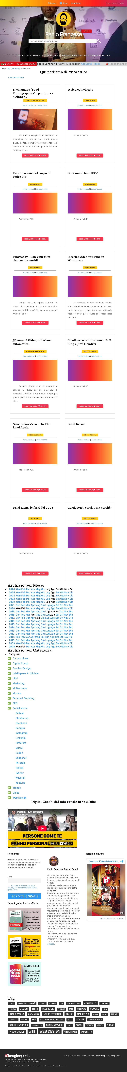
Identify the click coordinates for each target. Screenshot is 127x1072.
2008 (12, 646)
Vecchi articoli (16, 77)
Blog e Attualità (26, 1003)
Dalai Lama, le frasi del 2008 (33, 507)
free (71, 1009)
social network (54, 1025)
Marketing (38, 55)
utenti (100, 1025)
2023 (12, 598)
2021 (12, 605)
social (80, 1019)
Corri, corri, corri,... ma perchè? (90, 507)
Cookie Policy (75, 1056)
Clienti (84, 1056)
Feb (23, 589)
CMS (61, 1003)
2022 (12, 601)
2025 (12, 592)
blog (12, 1003)
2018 (12, 614)
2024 (12, 595)
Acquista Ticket (62, 63)
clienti (52, 1003)
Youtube (20, 782)
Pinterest (21, 742)
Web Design (16, 69)
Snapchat (21, 757)
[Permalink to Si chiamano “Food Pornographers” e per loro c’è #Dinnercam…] (35, 129)
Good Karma (76, 424)
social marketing (19, 1025)
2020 (12, 608)
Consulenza (110, 1056)
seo (34, 1019)
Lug (48, 592)
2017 (11, 617)
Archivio (118, 1056)
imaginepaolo (17, 1014)
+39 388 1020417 (116, 3)
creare (104, 1003)
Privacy (66, 1056)
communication (73, 1003)
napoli (104, 1014)
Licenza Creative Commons (56, 1066)
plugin (114, 1014)
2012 (12, 633)
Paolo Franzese (28, 105)
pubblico (13, 1020)
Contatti (91, 1056)
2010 (12, 640)
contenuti (90, 1003)
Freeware (81, 1009)
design (24, 1008)
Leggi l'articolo (31, 155)
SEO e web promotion (52, 1019)
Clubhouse (22, 718)
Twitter (20, 772)
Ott (62, 592)
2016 (12, 621)
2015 (12, 624)
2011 (11, 636)
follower (61, 1009)
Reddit (19, 752)
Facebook (21, 723)
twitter (89, 1025)
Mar (28, 589)
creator (13, 1009)
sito (70, 1019)
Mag (38, 589)
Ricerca (24, 1020)
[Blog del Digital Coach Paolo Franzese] (63, 26)
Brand (42, 1003)
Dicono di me (20, 658)
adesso (50, 944)
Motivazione (35, 518)
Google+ (20, 728)
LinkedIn (21, 737)
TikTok (19, 767)
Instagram (22, 733)
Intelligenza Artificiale (97, 55)
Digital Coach (24, 55)
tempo (69, 1025)
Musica (17, 693)
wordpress (86, 1032)
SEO (15, 703)
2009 (12, 643)
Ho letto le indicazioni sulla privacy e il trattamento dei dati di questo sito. (22, 888)
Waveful (20, 777)
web (32, 1031)
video (110, 1025)
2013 (12, 630)
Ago (52, 605)
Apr (33, 589)
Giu (43, 589)
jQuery (69, 1014)
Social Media (53, 55)
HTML (105, 1009)
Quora (19, 747)
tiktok (79, 1025)
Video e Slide (17, 1031)
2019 (12, 611)
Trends (17, 787)
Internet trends (52, 1014)
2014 (12, 627)
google (94, 1008)
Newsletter (100, 1056)
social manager (95, 1020)
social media (37, 1025)
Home (8, 69)
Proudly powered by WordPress (16, 1066)
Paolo (63, 34)
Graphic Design (22, 668)
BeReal (20, 713)
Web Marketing (70, 1032)
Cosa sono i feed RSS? (83, 173)
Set (58, 592)
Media (95, 1014)
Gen (18, 589)
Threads (20, 762)
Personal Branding (72, 55)
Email (10, 877)
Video (16, 792)
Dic (71, 592)
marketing (83, 1014)
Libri (15, 678)
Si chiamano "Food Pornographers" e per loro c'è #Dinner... (33, 93)
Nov (66, 592)
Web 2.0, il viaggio (80, 89)
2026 (12, 589)
